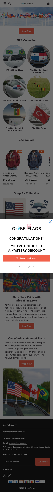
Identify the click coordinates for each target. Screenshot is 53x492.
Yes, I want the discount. (26, 258)
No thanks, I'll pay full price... (26, 267)
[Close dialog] (50, 221)
